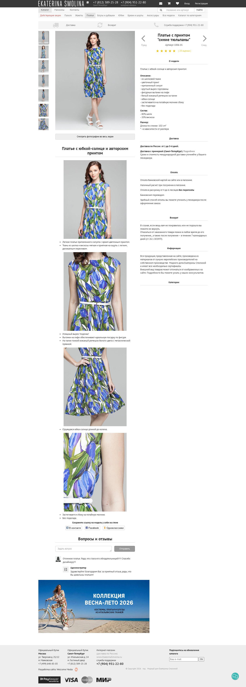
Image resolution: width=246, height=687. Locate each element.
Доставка (70, 25)
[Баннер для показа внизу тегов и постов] (93, 606)
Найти (199, 9)
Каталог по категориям (189, 15)
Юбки (121, 15)
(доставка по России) (107, 653)
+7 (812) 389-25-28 (105, 2)
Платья (90, 15)
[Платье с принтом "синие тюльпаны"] (95, 80)
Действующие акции (50, 15)
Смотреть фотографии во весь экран (95, 136)
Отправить (124, 548)
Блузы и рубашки (106, 15)
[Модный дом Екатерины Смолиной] (61, 3)
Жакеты (79, 15)
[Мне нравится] (177, 3)
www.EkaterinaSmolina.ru (109, 657)
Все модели (169, 15)
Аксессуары (153, 15)
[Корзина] (169, 3)
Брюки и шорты (135, 15)
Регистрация (201, 3)
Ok (201, 659)
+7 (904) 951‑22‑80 (133, 2)
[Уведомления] (160, 3)
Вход (187, 3)
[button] (235, 676)
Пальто (68, 15)
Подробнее (189, 151)
